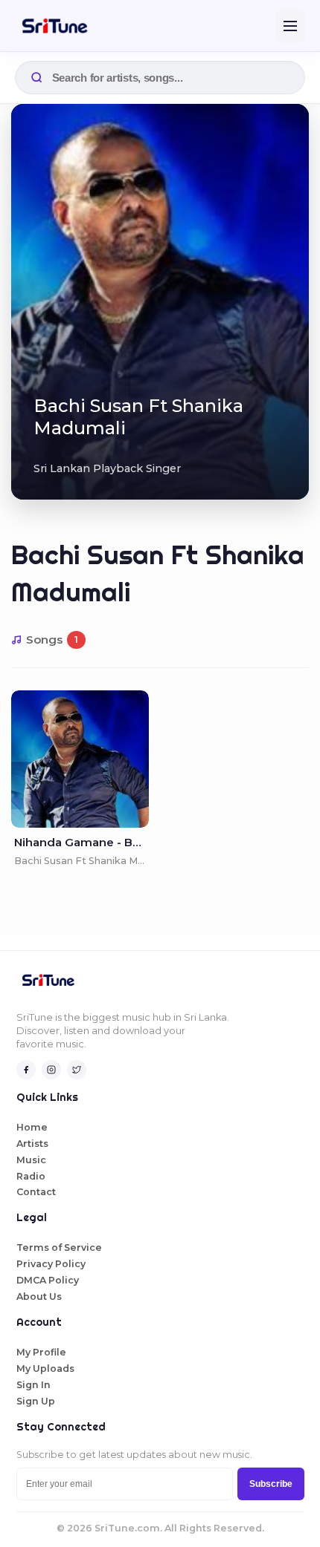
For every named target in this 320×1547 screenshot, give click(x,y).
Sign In (33, 1384)
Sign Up (35, 1401)
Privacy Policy (51, 1263)
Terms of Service (59, 1247)
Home (32, 1127)
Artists (32, 1143)
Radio (30, 1176)
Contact (36, 1191)
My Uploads (45, 1368)
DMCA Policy (47, 1280)
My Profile (41, 1352)
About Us (39, 1296)
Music (31, 1159)
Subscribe (270, 1484)
